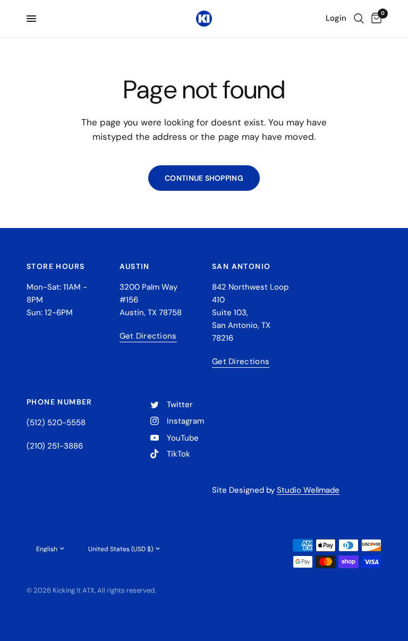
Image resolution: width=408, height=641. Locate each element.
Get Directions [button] (148, 336)
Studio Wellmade (308, 490)
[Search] (359, 18)
